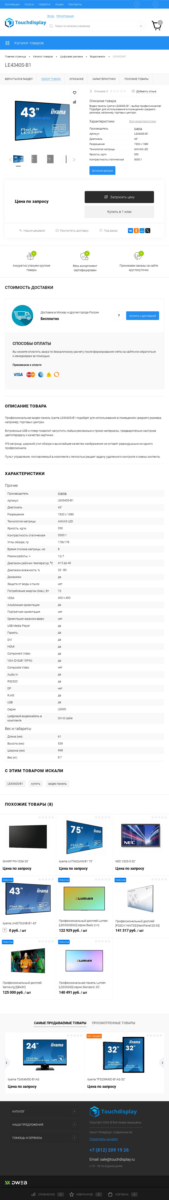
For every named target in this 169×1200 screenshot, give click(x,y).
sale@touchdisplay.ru (117, 1159)
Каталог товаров (29, 43)
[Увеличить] (42, 120)
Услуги (29, 4)
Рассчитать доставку (74, 230)
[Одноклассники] (136, 230)
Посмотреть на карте (103, 1139)
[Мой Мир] (142, 230)
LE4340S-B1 (15, 783)
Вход (50, 16)
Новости (44, 4)
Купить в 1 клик (119, 212)
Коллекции (12, 4)
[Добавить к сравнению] (74, 102)
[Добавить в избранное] (74, 93)
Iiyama (138, 128)
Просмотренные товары (113, 1023)
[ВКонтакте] (130, 230)
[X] (147, 230)
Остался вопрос (102, 170)
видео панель (57, 783)
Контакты (75, 4)
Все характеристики (142, 121)
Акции (59, 4)
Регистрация (65, 16)
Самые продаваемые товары (60, 1023)
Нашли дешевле (34, 230)
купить (35, 783)
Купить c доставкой (142, 316)
